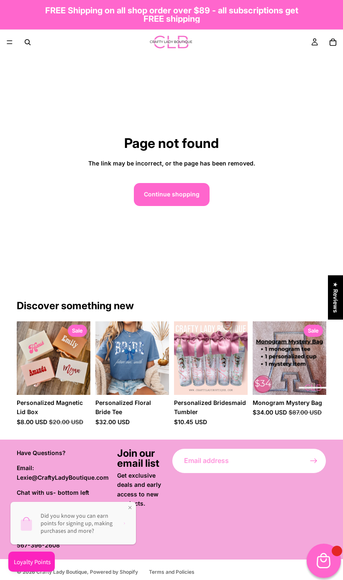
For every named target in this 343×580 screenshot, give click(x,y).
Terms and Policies (172, 572)
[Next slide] (81, 358)
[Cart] (333, 42)
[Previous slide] (26, 358)
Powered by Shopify (114, 572)
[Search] (27, 42)
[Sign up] (314, 461)
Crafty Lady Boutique (61, 572)
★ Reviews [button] (335, 297)
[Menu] (9, 42)
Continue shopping (172, 194)
